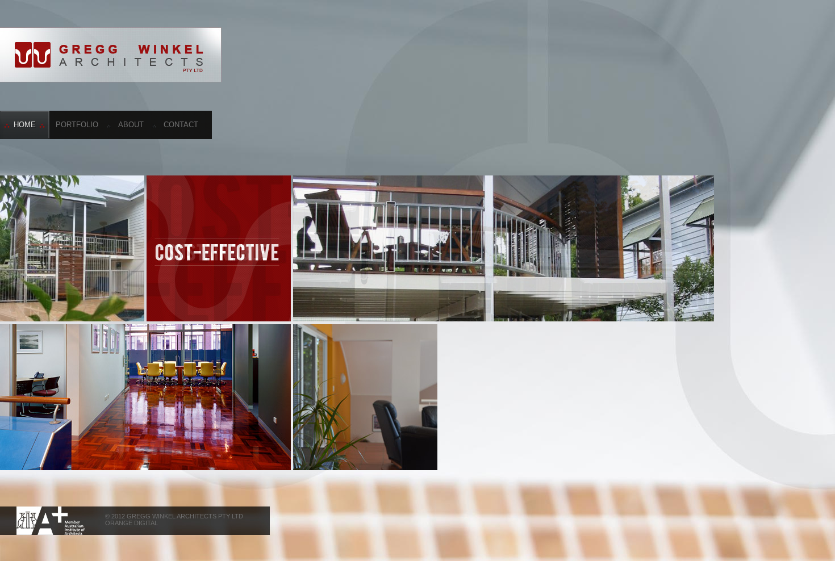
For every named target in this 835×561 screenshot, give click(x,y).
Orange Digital (131, 523)
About (131, 124)
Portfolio (77, 124)
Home (25, 124)
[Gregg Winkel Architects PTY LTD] (111, 54)
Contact (181, 124)
